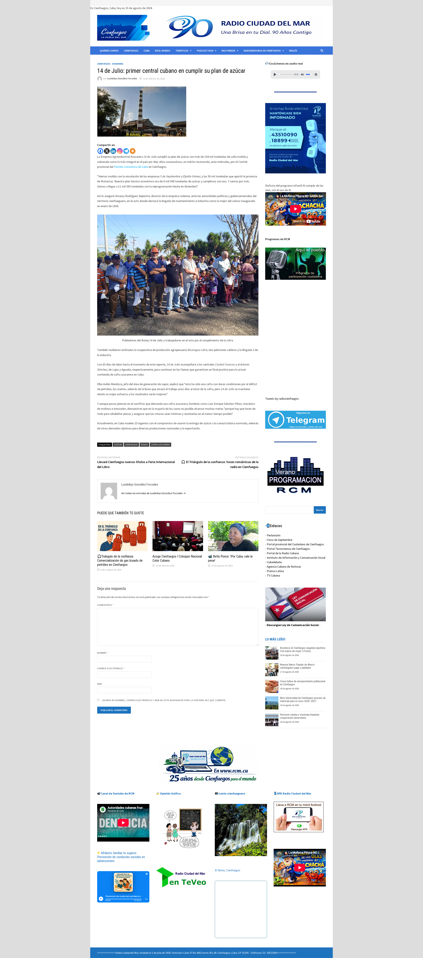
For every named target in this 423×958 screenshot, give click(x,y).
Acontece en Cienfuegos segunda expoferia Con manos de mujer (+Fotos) (302, 649)
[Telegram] (126, 151)
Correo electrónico (111, 668)
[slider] (285, 74)
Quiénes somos (109, 50)
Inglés (293, 50)
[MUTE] (302, 74)
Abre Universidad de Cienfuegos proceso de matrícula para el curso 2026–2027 (303, 699)
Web (99, 683)
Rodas (144, 444)
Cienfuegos (131, 50)
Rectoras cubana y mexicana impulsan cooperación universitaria (299, 716)
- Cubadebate (273, 562)
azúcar (118, 444)
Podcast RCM (205, 50)
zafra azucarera (160, 444)
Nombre (103, 652)
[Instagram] (120, 151)
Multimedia (228, 50)
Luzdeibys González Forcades (122, 78)
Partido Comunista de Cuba (131, 167)
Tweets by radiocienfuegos (282, 398)
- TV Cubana (272, 575)
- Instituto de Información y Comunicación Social (295, 558)
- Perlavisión (272, 535)
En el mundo (162, 50)
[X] (107, 151)
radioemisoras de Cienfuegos (262, 50)
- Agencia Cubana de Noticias (283, 566)
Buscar (319, 509)
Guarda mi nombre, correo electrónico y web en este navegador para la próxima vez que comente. (164, 700)
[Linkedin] (113, 151)
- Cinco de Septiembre (278, 540)
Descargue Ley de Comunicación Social (293, 625)
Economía (117, 63)
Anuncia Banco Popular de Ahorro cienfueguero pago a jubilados (297, 666)
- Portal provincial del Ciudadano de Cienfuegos (294, 544)
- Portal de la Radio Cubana (282, 553)
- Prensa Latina (274, 571)
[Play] (275, 74)
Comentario (105, 604)
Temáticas (181, 50)
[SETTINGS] (316, 74)
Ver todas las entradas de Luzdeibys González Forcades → (153, 493)
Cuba (147, 50)
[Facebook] (100, 151)
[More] (132, 151)
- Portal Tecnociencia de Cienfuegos (287, 549)
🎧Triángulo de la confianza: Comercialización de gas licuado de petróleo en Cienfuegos (120, 560)
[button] (295, 263)
